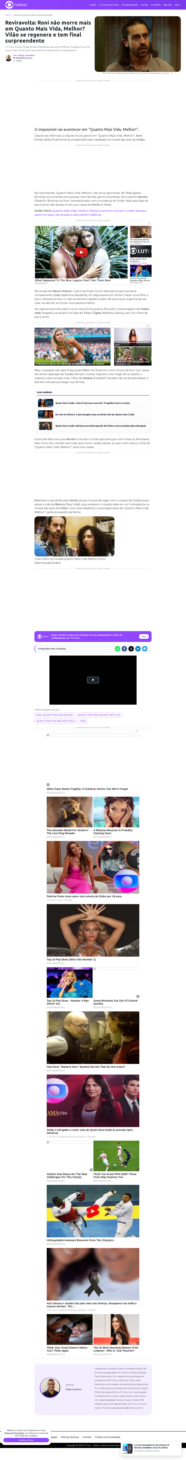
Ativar (143, 636)
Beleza (168, 5)
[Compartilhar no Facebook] (124, 648)
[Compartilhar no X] (131, 648)
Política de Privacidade (107, 1437)
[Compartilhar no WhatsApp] (117, 648)
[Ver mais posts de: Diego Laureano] (8, 58)
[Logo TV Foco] (16, 5)
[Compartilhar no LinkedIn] (138, 648)
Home (93, 5)
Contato (87, 1437)
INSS (177, 5)
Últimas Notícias (109, 5)
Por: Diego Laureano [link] (24, 55)
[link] (50, 1387)
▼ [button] (172, 73)
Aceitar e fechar (26, 1440)
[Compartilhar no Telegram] (144, 648)
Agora (144, 5)
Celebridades (130, 5)
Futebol (156, 5)
